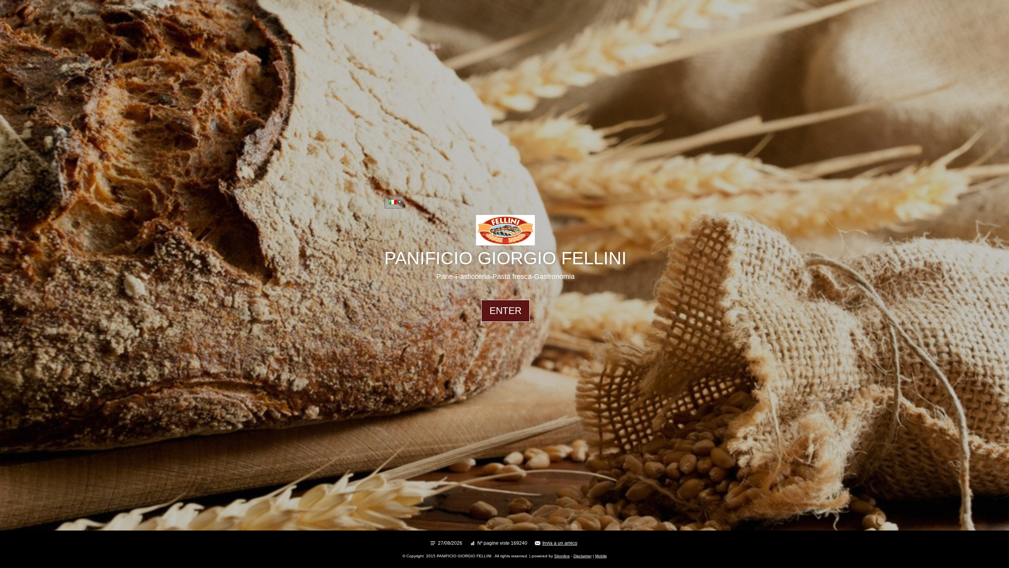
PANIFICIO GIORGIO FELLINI (505, 258)
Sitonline (562, 556)
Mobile (601, 556)
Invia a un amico (559, 543)
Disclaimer (582, 556)
